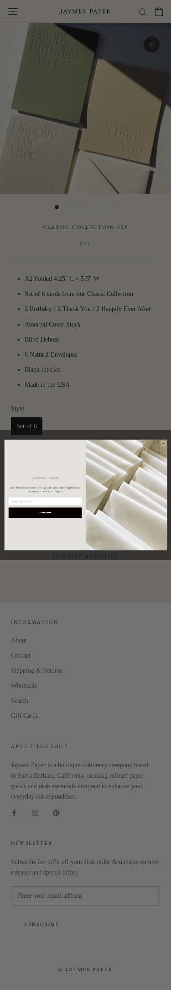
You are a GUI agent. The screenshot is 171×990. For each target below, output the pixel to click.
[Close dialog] (163, 443)
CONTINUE (44, 512)
